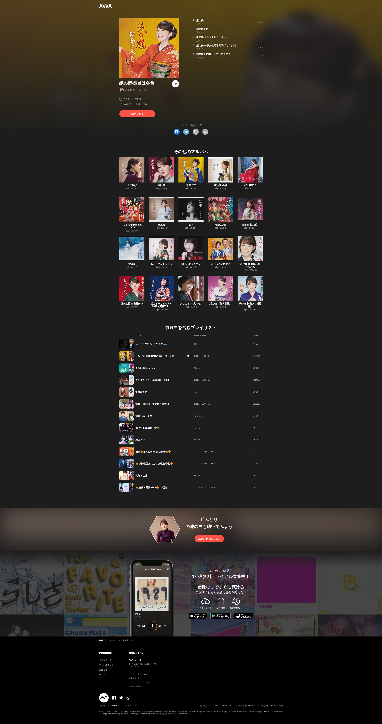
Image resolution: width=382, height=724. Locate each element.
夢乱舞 (161, 185)
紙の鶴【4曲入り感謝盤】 (250, 305)
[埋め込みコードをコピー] (205, 132)
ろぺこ (197, 427)
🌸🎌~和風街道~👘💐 (147, 427)
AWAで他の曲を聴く (209, 538)
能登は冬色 (202, 28)
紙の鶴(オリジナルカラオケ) (211, 37)
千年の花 (191, 185)
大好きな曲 (141, 475)
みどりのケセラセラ (161, 264)
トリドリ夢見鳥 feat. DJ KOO (132, 226)
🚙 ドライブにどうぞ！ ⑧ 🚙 (151, 344)
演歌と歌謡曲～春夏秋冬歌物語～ (153, 403)
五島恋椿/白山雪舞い (132, 303)
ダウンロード (105, 659)
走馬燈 (161, 224)
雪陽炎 (131, 264)
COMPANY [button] (136, 653)
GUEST (197, 343)
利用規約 (203, 705)
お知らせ (103, 669)
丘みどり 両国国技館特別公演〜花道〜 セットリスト (163, 356)
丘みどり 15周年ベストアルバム (250, 265)
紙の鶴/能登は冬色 (126, 640)
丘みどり (141, 90)
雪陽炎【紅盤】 (250, 224)
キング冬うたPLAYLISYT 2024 (152, 380)
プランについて (106, 664)
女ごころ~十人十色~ (191, 303)
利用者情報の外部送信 (246, 705)
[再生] (175, 83)
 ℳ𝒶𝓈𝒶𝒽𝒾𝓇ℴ (198, 391)
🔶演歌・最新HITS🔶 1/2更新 (151, 487)
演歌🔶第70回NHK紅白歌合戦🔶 (153, 451)
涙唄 (191, 224)
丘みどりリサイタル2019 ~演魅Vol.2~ (161, 305)
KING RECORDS (202, 355)
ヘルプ (102, 674)
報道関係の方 (134, 678)
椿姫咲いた (221, 224)
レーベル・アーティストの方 (140, 682)
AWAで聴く (137, 113)
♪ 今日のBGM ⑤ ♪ (145, 368)
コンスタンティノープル (205, 451)
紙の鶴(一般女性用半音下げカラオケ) (216, 45)
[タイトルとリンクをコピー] (196, 132)
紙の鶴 (200, 20)
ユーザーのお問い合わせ (139, 674)
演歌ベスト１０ (143, 415)
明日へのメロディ (191, 264)
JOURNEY (250, 185)
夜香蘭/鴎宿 (220, 185)
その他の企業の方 (136, 686)
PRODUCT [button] (106, 653)
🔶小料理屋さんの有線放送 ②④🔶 (154, 463)
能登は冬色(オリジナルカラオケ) (213, 53)
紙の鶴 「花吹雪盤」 (221, 303)
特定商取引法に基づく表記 (272, 705)
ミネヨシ (198, 415)
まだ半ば (132, 185)
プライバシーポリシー (222, 705)
